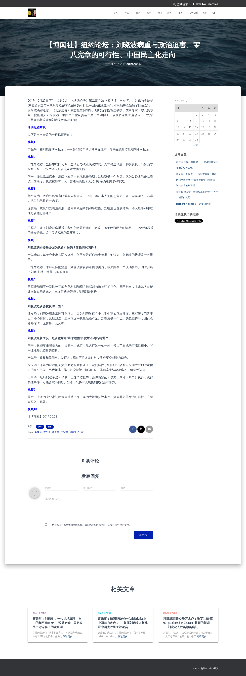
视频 (49, 427)
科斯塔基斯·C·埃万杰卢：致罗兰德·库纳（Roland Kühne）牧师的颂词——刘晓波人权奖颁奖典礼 (188, 623)
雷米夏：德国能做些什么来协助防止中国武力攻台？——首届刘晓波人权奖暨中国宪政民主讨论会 (123, 623)
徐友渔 (55, 432)
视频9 (31, 389)
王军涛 (64, 432)
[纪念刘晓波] (31, 13)
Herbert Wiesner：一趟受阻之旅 (193, 203)
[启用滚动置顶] (239, 669)
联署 (160, 13)
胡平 (83, 432)
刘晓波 (38, 432)
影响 (149, 13)
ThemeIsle (208, 668)
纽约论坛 (74, 432)
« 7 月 (195, 145)
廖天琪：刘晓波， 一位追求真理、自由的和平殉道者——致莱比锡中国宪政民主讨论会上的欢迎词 (196, 180)
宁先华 (47, 432)
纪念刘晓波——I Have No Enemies (195, 4)
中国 (181, 13)
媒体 (138, 13)
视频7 (31, 299)
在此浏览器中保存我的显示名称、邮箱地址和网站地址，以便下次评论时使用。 (90, 524)
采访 (169, 13)
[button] (119, 13)
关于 (205, 13)
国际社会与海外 (40, 613)
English (194, 13)
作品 (127, 13)
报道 (40, 427)
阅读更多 (67, 636)
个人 (115, 13)
